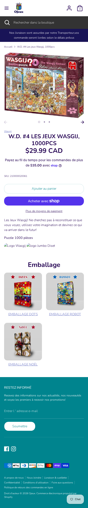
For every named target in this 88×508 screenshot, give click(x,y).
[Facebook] (6, 448)
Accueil (8, 46)
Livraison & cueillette (55, 477)
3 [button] (49, 122)
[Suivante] (82, 122)
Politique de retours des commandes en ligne (28, 487)
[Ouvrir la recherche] (6, 22)
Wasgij (8, 131)
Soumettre (19, 426)
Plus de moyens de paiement (44, 211)
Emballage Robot (65, 314)
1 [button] (39, 122)
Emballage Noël (23, 364)
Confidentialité (12, 482)
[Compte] (69, 6)
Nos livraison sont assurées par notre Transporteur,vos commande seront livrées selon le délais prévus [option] (44, 35)
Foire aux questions (62, 482)
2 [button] (44, 122)
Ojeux (32, 493)
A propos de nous (14, 477)
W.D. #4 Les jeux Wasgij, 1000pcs (36, 46)
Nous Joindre (34, 477)
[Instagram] (13, 448)
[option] (44, 85)
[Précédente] (5, 122)
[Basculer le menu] (6, 8)
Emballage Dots (23, 314)
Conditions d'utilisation (36, 482)
